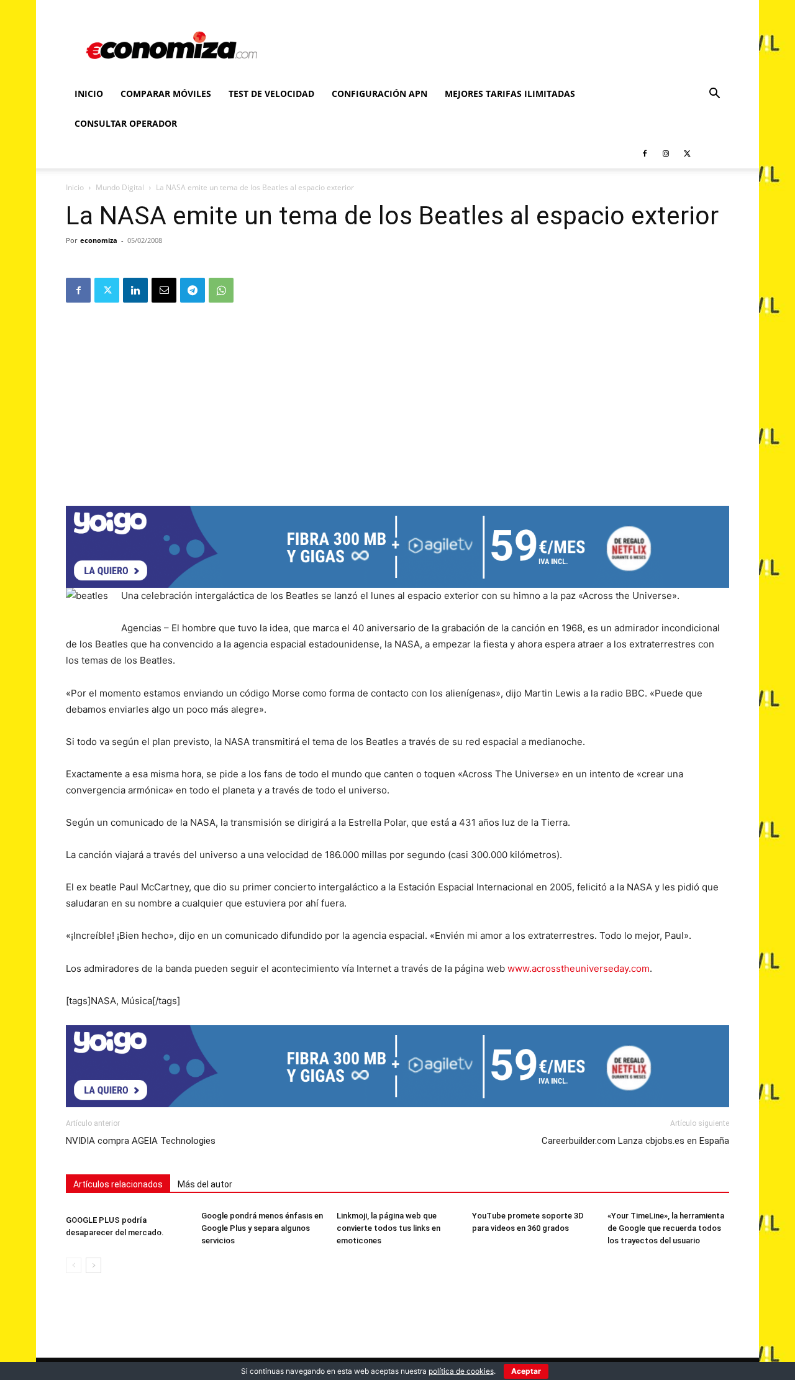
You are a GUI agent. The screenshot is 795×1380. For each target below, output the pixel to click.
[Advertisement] (397, 400)
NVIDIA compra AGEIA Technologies (141, 1140)
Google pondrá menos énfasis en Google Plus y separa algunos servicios (262, 1228)
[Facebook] (644, 153)
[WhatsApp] (221, 290)
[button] (714, 95)
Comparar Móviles (165, 93)
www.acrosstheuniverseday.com (578, 968)
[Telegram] (192, 290)
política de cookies (461, 1371)
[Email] (164, 290)
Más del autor (205, 1184)
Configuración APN (379, 93)
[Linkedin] (135, 290)
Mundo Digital (120, 187)
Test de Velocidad (271, 93)
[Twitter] (687, 153)
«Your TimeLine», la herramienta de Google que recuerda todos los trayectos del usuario (665, 1228)
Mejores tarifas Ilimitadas (510, 93)
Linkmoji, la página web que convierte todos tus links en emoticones (388, 1228)
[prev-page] (73, 1265)
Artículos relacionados (118, 1184)
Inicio (89, 93)
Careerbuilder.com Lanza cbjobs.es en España (635, 1140)
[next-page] (93, 1265)
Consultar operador (126, 123)
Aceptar (526, 1371)
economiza (98, 240)
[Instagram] (665, 153)
